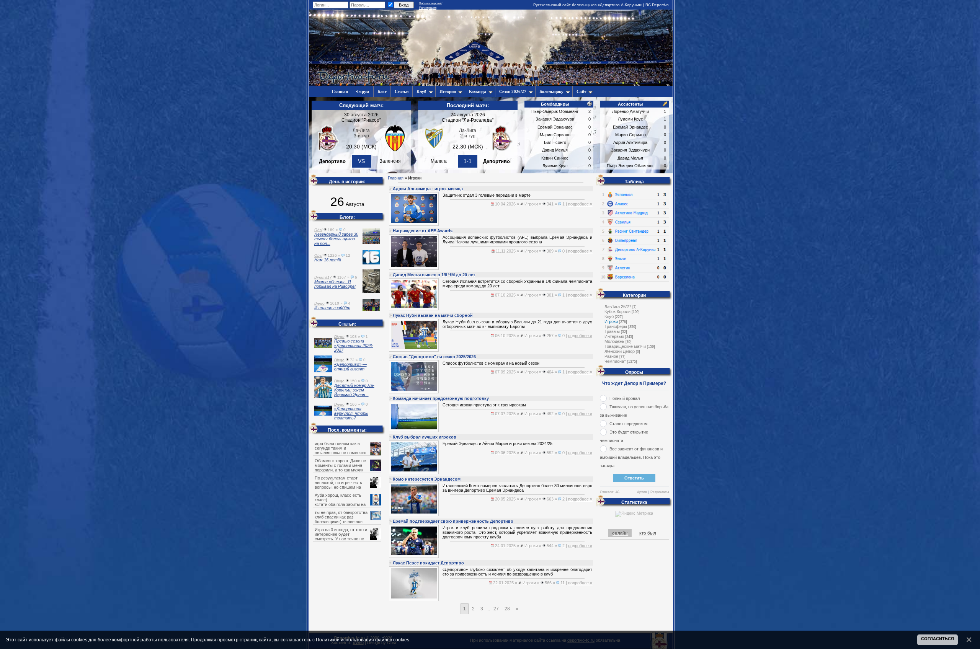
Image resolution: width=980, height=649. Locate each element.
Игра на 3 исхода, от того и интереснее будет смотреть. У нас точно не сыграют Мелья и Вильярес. (342, 536)
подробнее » (580, 204)
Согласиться (937, 638)
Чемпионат (615, 361)
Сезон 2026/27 (512, 91)
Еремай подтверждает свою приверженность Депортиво (453, 521)
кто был (647, 533)
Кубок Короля (617, 311)
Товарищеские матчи (625, 346)
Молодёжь (614, 341)
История (447, 91)
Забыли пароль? (430, 3)
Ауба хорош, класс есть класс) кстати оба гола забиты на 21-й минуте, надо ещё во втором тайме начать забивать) (347, 504)
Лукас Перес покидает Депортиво (428, 563)
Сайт (581, 91)
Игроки (611, 321)
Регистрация (427, 8)
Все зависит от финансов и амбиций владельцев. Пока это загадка (631, 457)
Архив (642, 492)
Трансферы (615, 326)
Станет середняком (628, 423)
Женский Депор (619, 351)
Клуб (421, 91)
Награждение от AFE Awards (422, 230)
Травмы (612, 331)
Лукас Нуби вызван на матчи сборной (433, 315)
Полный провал (624, 398)
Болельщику (551, 91)
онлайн (620, 533)
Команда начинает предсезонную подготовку (441, 398)
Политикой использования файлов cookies (362, 639)
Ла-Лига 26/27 (617, 306)
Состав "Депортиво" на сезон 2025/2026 (434, 356)
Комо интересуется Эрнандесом (427, 479)
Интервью (614, 336)
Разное (611, 356)
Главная (395, 178)
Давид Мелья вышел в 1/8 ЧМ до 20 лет (434, 274)
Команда (477, 91)
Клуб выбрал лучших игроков (424, 437)
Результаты (659, 492)
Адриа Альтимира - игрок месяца (428, 188)
